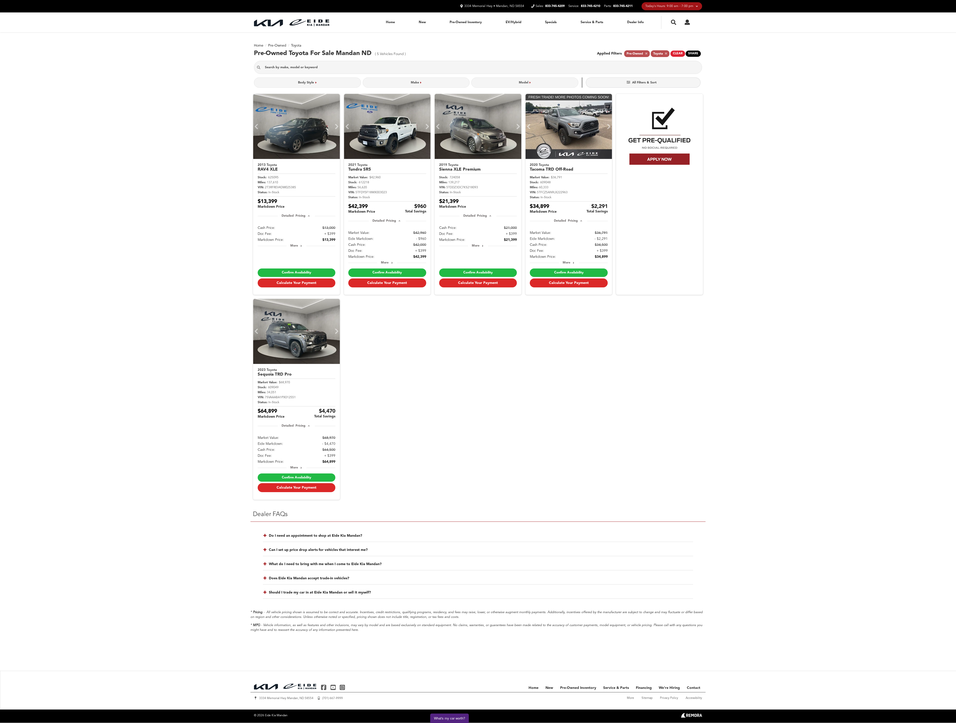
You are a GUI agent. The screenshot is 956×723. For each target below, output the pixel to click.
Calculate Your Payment (296, 283)
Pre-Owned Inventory (466, 22)
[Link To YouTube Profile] (333, 687)
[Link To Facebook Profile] (324, 687)
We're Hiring (669, 688)
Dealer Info (635, 22)
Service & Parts (592, 22)
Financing (644, 688)
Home (390, 22)
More (294, 245)
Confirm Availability (296, 272)
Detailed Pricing (293, 215)
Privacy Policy (669, 698)
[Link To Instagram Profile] (342, 687)
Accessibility (694, 698)
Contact (693, 688)
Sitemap (647, 698)
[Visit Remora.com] (691, 717)
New (422, 22)
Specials (551, 22)
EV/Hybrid (513, 22)
